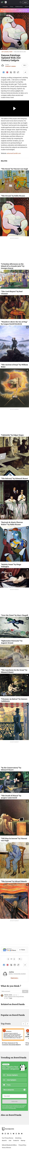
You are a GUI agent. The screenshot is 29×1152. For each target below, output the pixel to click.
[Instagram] (5, 1133)
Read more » (14, 978)
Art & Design (5, 51)
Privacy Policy (22, 1145)
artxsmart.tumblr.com (14, 153)
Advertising (18, 1138)
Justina (7, 64)
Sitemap (23, 1140)
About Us (4, 1140)
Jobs (10, 1140)
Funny (10, 51)
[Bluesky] (13, 1133)
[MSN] (19, 1133)
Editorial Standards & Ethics (9, 1145)
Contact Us (16, 1140)
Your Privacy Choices (7, 1138)
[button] (23, 1023)
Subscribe (14, 1101)
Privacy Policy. (13, 1108)
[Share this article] (25, 72)
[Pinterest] (8, 1133)
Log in (25, 2)
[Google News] (21, 1133)
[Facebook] (2, 1133)
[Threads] (16, 1133)
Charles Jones (8, 994)
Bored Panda (8, 1128)
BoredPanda (5, 2)
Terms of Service (6, 1147)
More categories (9, 1089)
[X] (10, 1133)
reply (10, 998)
